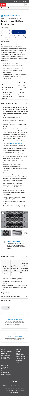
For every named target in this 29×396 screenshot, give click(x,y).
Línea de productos (16, 143)
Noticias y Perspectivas (20, 354)
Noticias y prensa (20, 350)
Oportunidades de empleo (6, 352)
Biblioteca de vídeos (20, 361)
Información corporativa (5, 358)
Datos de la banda (7, 256)
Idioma (25, 1)
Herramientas (6, 300)
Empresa (4, 349)
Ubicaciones (5, 355)
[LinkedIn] (13, 381)
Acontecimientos (21, 358)
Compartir (6, 32)
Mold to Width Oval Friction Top (11, 18)
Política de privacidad (19, 385)
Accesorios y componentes (10, 296)
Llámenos (18, 1)
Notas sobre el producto (9, 103)
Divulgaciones (14, 392)
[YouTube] (16, 381)
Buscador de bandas (8, 8)
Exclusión (21, 388)
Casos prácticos (21, 356)
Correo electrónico (6, 374)
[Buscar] (22, 5)
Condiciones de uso (11, 388)
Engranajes (5, 293)
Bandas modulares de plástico (10, 15)
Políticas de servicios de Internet (14, 390)
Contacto (4, 365)
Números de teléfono (4, 368)
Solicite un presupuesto (18, 32)
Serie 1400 (4, 16)
